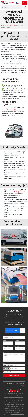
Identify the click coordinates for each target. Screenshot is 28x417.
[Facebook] (10, 391)
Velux (22, 410)
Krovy (21, 398)
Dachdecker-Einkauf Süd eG (17, 414)
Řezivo (8, 404)
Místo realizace (6, 346)
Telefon (17, 340)
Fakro (10, 397)
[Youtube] (18, 391)
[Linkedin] (12, 391)
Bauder (10, 393)
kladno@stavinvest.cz (16, 110)
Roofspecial (18, 404)
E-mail (4, 334)
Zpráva (4, 352)
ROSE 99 (22, 385)
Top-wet (14, 410)
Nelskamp (17, 408)
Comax (22, 406)
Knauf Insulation (16, 398)
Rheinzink (12, 404)
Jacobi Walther (8, 398)
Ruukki (5, 406)
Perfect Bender (19, 402)
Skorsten (18, 406)
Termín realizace (19, 346)
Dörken (9, 395)
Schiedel (13, 406)
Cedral (13, 393)
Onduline (6, 402)
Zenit (7, 412)
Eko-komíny (14, 395)
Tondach (6, 410)
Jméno (5, 340)
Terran (21, 408)
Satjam (9, 406)
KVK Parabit (7, 400)
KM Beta (12, 408)
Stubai (10, 410)
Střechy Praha (12, 412)
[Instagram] (15, 391)
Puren (5, 404)
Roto (22, 404)
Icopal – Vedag (17, 397)
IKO (22, 397)
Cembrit (18, 393)
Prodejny (11, 2)
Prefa (14, 402)
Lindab (12, 400)
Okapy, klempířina (18, 400)
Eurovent (6, 397)
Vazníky (18, 410)
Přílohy (4, 363)
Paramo (11, 402)
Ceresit (21, 393)
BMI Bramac (7, 408)
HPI (13, 397)
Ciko (6, 395)
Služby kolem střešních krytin (9, 25)
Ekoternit (20, 395)
